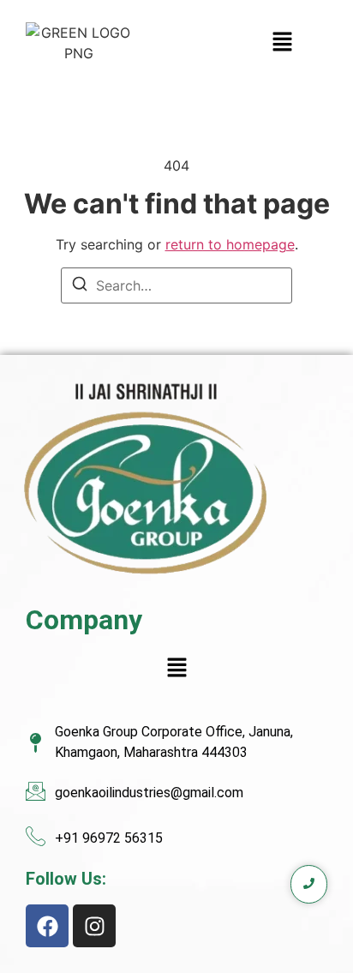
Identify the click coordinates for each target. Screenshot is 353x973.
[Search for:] (176, 285)
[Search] (79, 286)
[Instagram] (94, 925)
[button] (229, 42)
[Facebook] (47, 925)
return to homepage (230, 244)
